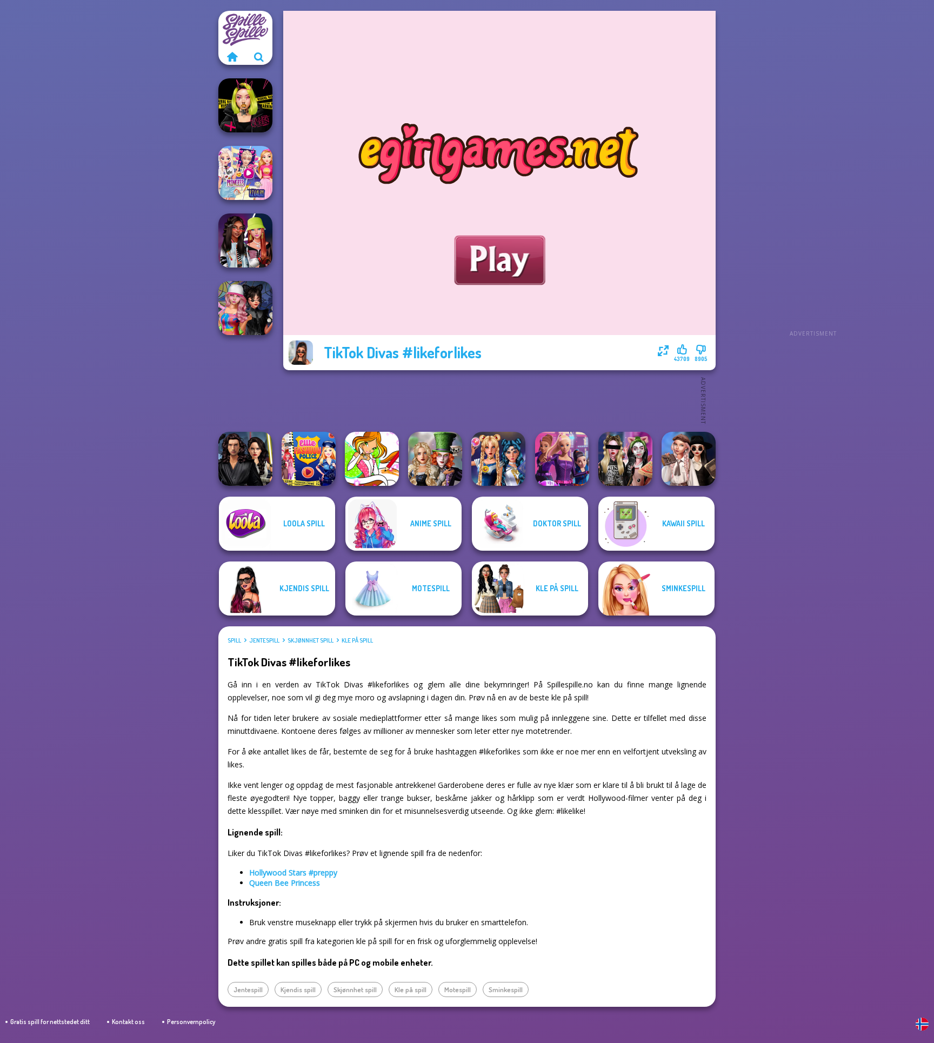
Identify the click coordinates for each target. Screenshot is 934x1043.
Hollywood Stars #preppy (293, 872)
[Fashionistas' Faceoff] (245, 240)
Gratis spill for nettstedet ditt (50, 1022)
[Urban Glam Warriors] (245, 105)
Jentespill (264, 640)
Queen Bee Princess (284, 883)
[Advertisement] (813, 173)
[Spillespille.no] (231, 57)
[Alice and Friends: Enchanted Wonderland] (435, 459)
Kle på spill (357, 640)
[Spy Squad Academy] (562, 459)
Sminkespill (506, 989)
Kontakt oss (128, 1022)
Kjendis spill (298, 989)
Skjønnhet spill (310, 640)
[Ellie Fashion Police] (309, 459)
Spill (234, 640)
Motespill (457, 989)
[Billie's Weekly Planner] (625, 459)
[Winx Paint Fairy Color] (372, 459)
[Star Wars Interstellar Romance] (245, 459)
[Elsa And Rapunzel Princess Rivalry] (245, 173)
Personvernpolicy (191, 1022)
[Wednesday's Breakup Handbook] (689, 459)
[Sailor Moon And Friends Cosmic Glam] (498, 459)
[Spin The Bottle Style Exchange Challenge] (245, 308)
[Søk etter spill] (258, 57)
